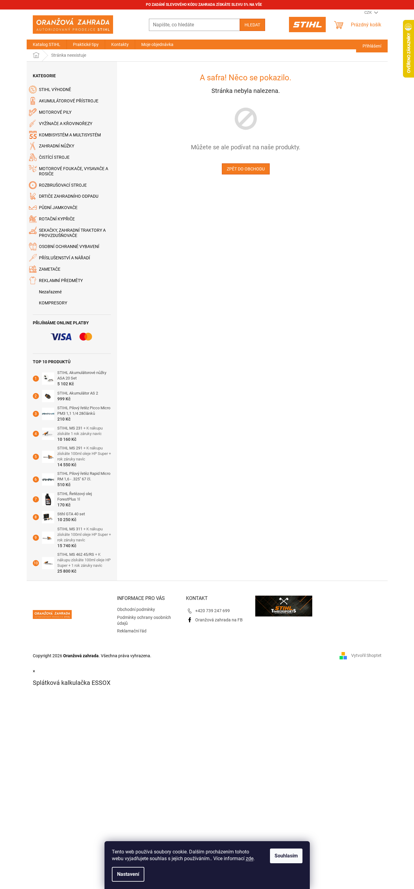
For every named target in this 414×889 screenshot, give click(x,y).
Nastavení (128, 874)
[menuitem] (46, 44)
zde (249, 858)
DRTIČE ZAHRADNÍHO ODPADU (68, 196)
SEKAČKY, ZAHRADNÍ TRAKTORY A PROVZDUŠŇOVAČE (72, 233)
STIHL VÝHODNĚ (55, 89)
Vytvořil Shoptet (366, 655)
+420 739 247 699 (212, 610)
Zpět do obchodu (246, 168)
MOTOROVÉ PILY (55, 112)
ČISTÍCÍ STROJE (54, 157)
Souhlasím (286, 856)
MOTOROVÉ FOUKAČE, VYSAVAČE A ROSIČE (73, 171)
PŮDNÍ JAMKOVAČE (58, 207)
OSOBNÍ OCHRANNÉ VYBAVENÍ (69, 246)
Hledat (252, 24)
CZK (368, 12)
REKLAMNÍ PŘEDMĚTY (61, 280)
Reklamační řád (131, 630)
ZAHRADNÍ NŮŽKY (56, 145)
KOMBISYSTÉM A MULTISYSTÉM (70, 134)
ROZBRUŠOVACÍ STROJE (63, 185)
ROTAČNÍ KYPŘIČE (57, 218)
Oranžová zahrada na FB (219, 619)
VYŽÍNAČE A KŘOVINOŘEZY (65, 123)
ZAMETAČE (49, 269)
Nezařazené (50, 291)
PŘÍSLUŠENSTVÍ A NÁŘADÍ (64, 257)
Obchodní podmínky (136, 609)
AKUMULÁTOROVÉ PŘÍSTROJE (68, 100)
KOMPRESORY (53, 302)
